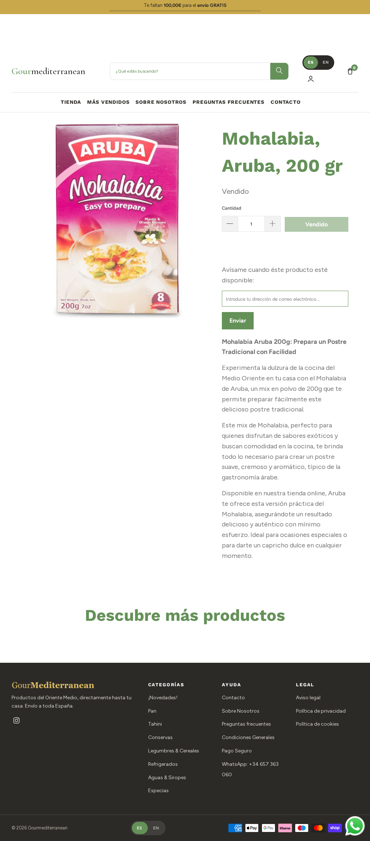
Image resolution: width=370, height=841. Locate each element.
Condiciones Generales (248, 737)
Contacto (233, 698)
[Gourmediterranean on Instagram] (16, 721)
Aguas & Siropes (167, 777)
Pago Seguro (237, 751)
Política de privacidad (321, 711)
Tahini (155, 724)
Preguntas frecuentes (246, 724)
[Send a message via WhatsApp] (355, 826)
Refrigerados (163, 764)
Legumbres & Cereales (173, 751)
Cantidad (231, 208)
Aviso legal (308, 698)
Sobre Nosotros (240, 711)
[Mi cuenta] (310, 79)
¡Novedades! (162, 698)
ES (311, 62)
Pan (152, 711)
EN (326, 62)
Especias (158, 790)
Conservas (160, 737)
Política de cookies (317, 724)
